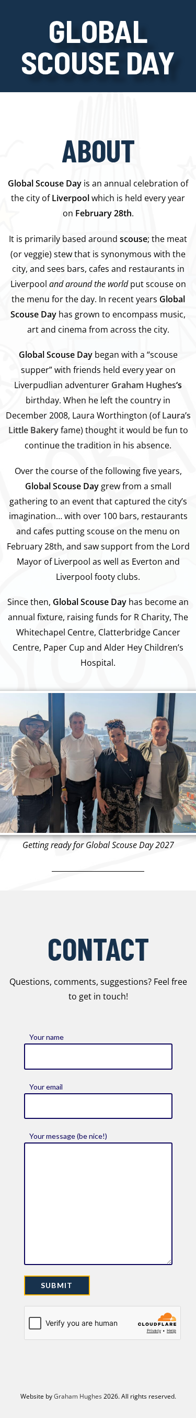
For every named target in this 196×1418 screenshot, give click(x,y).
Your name (46, 1036)
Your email (46, 1086)
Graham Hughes (143, 385)
